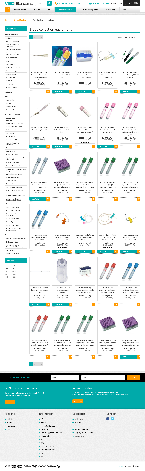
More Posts (78, 401)
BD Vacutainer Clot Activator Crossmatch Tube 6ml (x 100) (107, 130)
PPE (49, 10)
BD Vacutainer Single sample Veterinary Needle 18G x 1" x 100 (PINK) (85, 290)
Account (106, 3)
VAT (42, 453)
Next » (40, 37)
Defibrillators (10, 133)
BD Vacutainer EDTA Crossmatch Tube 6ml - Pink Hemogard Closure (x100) (130, 131)
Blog (42, 456)
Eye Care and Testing (13, 41)
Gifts (7, 61)
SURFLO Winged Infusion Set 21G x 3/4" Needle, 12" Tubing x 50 (107, 237)
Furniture (9, 148)
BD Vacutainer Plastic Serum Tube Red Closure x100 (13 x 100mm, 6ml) (39, 343)
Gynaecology (10, 151)
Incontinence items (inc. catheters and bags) (13, 53)
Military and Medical (12, 253)
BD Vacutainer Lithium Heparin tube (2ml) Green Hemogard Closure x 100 (85, 343)
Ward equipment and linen (15, 190)
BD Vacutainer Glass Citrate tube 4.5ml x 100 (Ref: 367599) (39, 237)
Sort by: (120, 37)
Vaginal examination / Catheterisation (13, 229)
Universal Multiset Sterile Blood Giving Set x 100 (40, 129)
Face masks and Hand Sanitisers (13, 45)
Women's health (11, 87)
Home (7, 20)
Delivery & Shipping (48, 450)
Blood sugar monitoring (14, 126)
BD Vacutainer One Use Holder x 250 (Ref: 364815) (62, 290)
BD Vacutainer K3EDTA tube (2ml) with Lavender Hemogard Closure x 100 (62, 185)
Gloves (8, 103)
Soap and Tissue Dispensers (15, 110)
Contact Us (9, 402)
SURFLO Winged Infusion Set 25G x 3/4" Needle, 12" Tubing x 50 (62, 237)
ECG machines (10, 136)
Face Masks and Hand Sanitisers (13, 143)
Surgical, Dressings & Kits (89, 10)
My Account (11, 426)
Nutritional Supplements (14, 71)
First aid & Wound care (13, 49)
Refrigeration (10, 184)
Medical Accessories (12, 162)
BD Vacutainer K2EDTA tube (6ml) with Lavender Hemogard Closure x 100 (107, 343)
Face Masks (10, 100)
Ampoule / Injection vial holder (16, 238)
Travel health (10, 84)
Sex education (11, 74)
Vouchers (114, 3)
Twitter (112, 418)
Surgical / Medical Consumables (12, 214)
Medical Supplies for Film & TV (51, 433)
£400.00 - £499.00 (11, 277)
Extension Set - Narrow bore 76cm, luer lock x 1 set (39, 290)
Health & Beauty (20, 10)
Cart (8, 429)
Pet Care (37, 10)
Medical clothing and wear (14, 166)
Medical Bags (110, 10)
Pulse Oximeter (11, 180)
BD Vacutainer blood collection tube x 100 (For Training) (62, 75)
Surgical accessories (12, 218)
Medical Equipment (65, 10)
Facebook (107, 418)
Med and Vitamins (12, 58)
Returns (43, 439)
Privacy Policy (45, 436)
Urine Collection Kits (12, 225)
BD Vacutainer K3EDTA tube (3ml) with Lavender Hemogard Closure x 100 (130, 343)
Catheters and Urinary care (15, 130)
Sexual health (10, 77)
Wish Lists (10, 419)
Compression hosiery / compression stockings (13, 199)
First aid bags (10, 250)
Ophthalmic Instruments (14, 174)
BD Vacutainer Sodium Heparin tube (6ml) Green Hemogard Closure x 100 (85, 185)
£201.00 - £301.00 (11, 271)
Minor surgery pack (12, 207)
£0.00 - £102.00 (10, 265)
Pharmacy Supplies (12, 177)
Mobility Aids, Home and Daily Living (16, 170)
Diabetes (9, 38)
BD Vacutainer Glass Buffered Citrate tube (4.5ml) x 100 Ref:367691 (130, 290)
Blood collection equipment (12, 119)
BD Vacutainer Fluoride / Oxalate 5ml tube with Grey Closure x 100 (39, 185)
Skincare (9, 80)
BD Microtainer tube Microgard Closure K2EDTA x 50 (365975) (85, 130)
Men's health (10, 64)
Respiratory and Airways (14, 187)
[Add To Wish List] (48, 91)
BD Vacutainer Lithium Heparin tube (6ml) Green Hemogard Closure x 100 (107, 185)
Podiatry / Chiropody (13, 210)
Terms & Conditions (48, 446)
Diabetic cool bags (12, 242)
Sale (42, 443)
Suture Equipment (12, 222)
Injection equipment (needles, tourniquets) (15, 158)
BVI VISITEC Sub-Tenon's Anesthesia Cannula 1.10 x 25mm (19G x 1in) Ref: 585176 (39, 76)
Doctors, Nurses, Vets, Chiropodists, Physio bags (14, 246)
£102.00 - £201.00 (11, 268)
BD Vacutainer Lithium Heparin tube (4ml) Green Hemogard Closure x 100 (130, 185)
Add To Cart (59, 91)
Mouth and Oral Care (13, 67)
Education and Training (13, 140)
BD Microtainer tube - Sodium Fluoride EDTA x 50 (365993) (62, 130)
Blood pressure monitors (14, 123)
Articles (43, 422)
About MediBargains (48, 426)
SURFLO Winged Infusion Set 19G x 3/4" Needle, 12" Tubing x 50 (130, 237)
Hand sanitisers (11, 106)
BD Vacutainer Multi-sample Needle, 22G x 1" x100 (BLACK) (130, 75)
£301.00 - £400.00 (11, 274)
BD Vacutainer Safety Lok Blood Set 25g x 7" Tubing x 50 (108, 75)
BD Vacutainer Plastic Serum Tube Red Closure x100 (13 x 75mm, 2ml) (107, 290)
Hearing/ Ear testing (12, 154)
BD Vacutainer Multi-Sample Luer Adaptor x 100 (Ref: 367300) (85, 75)
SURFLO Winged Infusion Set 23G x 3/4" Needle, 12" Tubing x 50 (85, 237)
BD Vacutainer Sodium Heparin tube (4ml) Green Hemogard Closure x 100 (62, 343)
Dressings (9, 204)
